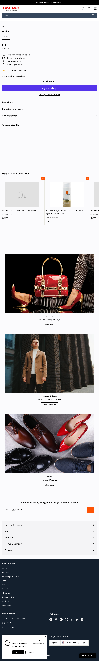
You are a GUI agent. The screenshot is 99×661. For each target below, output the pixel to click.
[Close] (45, 636)
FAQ (4, 585)
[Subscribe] (90, 510)
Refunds (5, 572)
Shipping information (13, 109)
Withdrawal (88, 655)
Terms (4, 581)
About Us (6, 593)
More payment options (49, 94)
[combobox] (49, 15)
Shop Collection (49, 405)
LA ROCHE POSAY (22, 174)
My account (7, 605)
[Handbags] (49, 283)
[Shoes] (49, 443)
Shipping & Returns (10, 576)
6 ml (6, 36)
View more (49, 324)
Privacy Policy (20, 646)
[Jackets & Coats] (49, 363)
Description (8, 102)
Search (5, 589)
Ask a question (10, 115)
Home (4, 26)
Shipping (5, 76)
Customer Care (8, 597)
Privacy (5, 568)
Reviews (5, 601)
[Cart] (89, 8)
